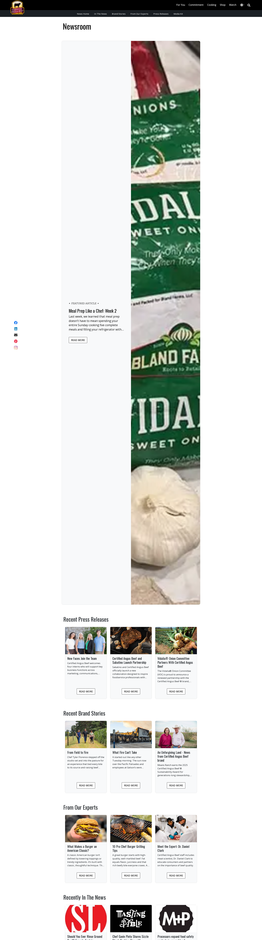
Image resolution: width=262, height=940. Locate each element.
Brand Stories (119, 13)
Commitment (196, 4)
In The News (100, 13)
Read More (78, 340)
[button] (242, 5)
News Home (83, 13)
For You (180, 4)
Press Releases (161, 13)
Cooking (211, 4)
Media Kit (178, 13)
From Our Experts (139, 13)
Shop (223, 4)
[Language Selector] (242, 5)
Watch (232, 4)
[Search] (249, 5)
